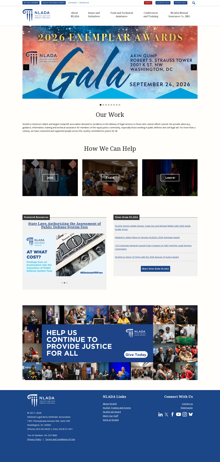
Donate (148, 3)
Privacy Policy (34, 431)
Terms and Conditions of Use (60, 431)
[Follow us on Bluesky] (190, 406)
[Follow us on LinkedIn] (160, 406)
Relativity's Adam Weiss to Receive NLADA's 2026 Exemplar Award (147, 237)
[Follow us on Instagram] (184, 406)
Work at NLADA (111, 412)
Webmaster (187, 399)
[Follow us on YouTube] (178, 406)
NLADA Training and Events (117, 399)
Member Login (180, 3)
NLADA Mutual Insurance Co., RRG (179, 15)
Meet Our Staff (110, 408)
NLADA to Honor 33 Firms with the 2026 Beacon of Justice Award (147, 257)
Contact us (187, 395)
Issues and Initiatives (94, 15)
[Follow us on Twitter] (166, 406)
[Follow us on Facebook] (172, 406)
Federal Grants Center (64, 224)
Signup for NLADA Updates (54, 3)
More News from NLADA (155, 269)
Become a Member (31, 3)
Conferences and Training (150, 15)
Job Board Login (163, 3)
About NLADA (75, 15)
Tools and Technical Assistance (121, 15)
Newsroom (84, 3)
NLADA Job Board (112, 403)
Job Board (72, 3)
